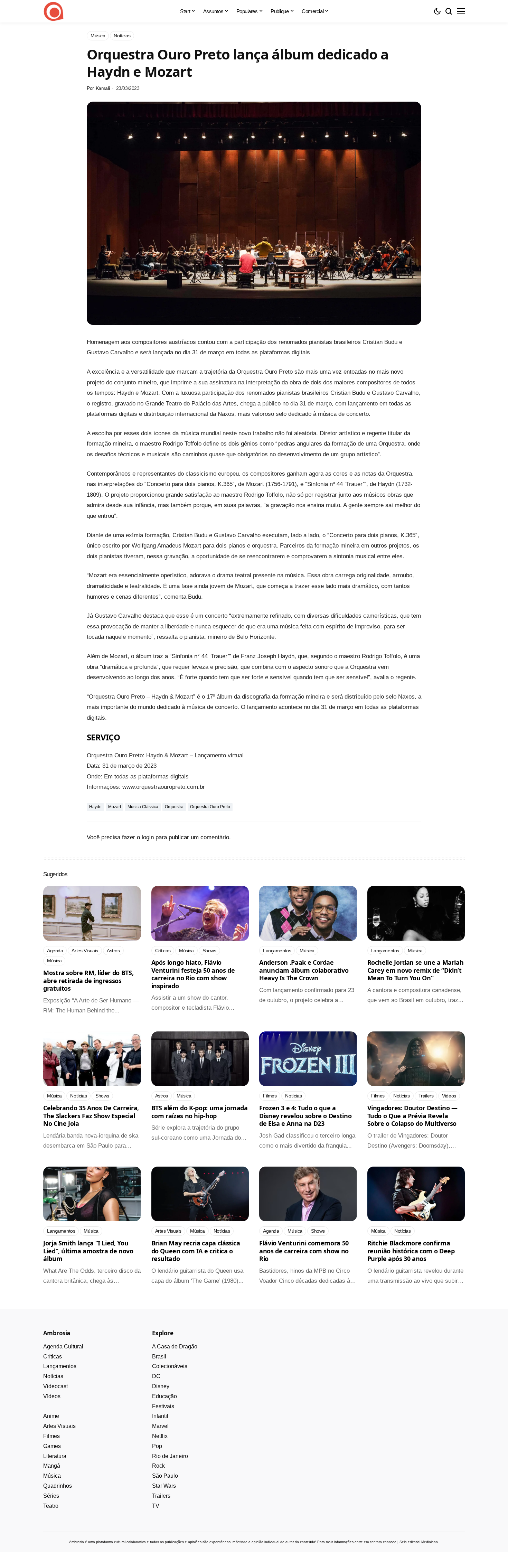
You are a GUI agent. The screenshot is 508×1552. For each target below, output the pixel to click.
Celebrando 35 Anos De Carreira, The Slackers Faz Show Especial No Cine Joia (91, 1116)
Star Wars (164, 1486)
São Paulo (165, 1476)
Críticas (52, 1356)
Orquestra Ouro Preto (210, 806)
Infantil (160, 1416)
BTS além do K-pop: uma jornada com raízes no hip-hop (199, 1112)
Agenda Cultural (63, 1346)
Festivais (163, 1406)
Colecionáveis (169, 1366)
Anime (51, 1416)
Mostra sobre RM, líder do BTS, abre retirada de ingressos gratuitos (88, 980)
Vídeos (51, 1396)
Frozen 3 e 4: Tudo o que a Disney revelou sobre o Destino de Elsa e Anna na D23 (305, 1116)
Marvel (160, 1426)
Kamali (103, 88)
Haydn (95, 806)
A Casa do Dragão (174, 1346)
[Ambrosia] (53, 11)
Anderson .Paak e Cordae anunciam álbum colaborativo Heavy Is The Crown (303, 970)
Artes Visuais (59, 1426)
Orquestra (174, 806)
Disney (160, 1386)
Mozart (114, 806)
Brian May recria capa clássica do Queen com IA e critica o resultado (195, 1251)
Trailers (161, 1496)
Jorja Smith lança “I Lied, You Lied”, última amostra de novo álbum (88, 1251)
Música (52, 1476)
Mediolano (429, 1542)
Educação (164, 1396)
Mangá (51, 1466)
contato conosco (383, 1542)
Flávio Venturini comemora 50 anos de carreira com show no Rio (304, 1251)
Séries (51, 1496)
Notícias (53, 1376)
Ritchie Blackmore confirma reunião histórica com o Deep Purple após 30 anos (411, 1251)
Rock (158, 1466)
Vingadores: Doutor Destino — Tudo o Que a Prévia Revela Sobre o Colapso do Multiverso (412, 1116)
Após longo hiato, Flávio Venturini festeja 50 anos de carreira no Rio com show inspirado (193, 974)
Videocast (55, 1386)
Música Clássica (143, 806)
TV (155, 1506)
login (148, 837)
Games (52, 1446)
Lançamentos (59, 1366)
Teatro (50, 1506)
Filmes (51, 1436)
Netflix (160, 1436)
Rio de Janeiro (170, 1456)
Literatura (54, 1456)
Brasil (159, 1356)
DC (156, 1376)
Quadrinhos (57, 1486)
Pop (157, 1446)
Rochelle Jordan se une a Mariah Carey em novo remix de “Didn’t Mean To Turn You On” (415, 970)
